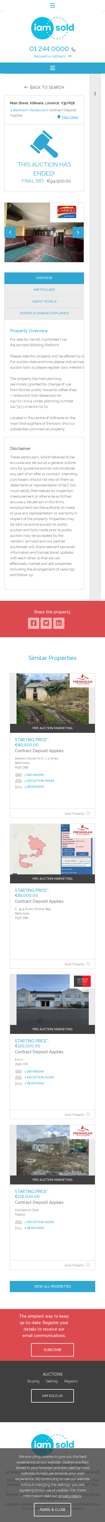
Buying (33, 1381)
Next (78, 232)
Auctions (52, 1374)
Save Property (74, 814)
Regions (71, 1381)
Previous (10, 232)
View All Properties (52, 1286)
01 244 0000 (49, 48)
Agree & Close (52, 1510)
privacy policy (69, 1496)
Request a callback (50, 56)
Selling (52, 1381)
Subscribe (53, 1350)
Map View (70, 117)
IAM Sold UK (52, 1396)
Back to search (47, 87)
